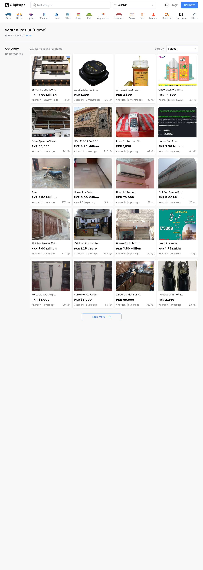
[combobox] (128, 5)
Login (175, 5)
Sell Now (189, 5)
